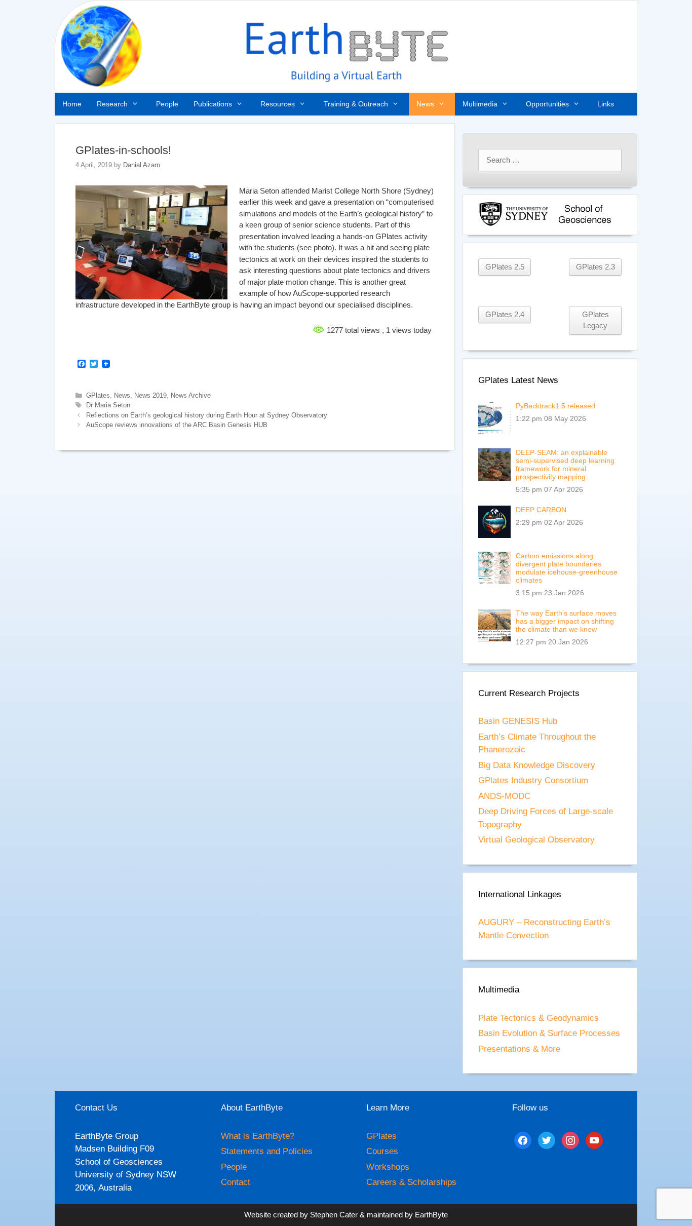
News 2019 (150, 395)
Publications (213, 104)
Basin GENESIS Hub (517, 721)
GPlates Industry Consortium (533, 780)
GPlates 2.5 (504, 267)
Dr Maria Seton (108, 405)
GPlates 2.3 (595, 267)
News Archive (191, 395)
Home (72, 104)
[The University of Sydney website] (513, 224)
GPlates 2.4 (504, 315)
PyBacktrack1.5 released (555, 406)
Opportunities (547, 104)
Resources (277, 104)
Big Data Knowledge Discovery (536, 765)
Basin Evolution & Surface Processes (549, 1033)
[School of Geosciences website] (584, 224)
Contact (235, 1182)
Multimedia (480, 104)
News (425, 104)
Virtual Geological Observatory (536, 840)
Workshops (387, 1167)
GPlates (98, 395)
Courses (382, 1151)
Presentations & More (519, 1049)
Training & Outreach (356, 104)
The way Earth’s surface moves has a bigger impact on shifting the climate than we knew (566, 621)
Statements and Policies (267, 1151)
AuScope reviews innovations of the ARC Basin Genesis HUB (176, 425)
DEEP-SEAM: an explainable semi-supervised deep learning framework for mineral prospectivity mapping (565, 464)
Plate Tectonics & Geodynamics (538, 1018)
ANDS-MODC (504, 796)
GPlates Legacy (595, 320)
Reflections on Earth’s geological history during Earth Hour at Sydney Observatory (206, 415)
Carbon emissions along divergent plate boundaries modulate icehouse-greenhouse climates (567, 568)
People (167, 104)
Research (112, 104)
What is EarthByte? (257, 1136)
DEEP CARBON (541, 510)
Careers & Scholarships (411, 1182)
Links (605, 104)
